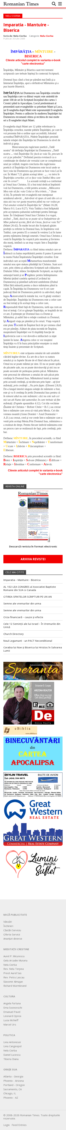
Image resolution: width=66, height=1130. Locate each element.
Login (6, 1125)
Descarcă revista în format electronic (33, 546)
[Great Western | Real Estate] (33, 809)
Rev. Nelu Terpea (13, 968)
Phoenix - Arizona (13, 1080)
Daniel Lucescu (11, 1054)
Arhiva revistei (33, 559)
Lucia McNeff (10, 1020)
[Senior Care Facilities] (33, 833)
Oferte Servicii (11, 934)
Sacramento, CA (12, 1089)
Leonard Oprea (12, 1016)
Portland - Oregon (14, 1085)
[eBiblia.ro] (20, 730)
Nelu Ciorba (46, 35)
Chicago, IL (9, 1093)
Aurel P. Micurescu (14, 956)
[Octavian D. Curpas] (28, 703)
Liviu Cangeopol (12, 1046)
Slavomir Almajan (13, 981)
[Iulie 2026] (33, 515)
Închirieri (8, 926)
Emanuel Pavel (11, 1012)
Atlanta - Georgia (13, 1076)
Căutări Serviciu (12, 930)
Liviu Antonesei (12, 1042)
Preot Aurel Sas (12, 973)
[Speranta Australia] (33, 670)
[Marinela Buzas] (33, 863)
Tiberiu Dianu (11, 1059)
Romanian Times (21, 3)
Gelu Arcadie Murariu (15, 960)
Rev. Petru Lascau (13, 977)
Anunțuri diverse (12, 938)
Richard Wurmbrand (14, 985)
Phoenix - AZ (10, 1097)
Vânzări (7, 921)
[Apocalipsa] (33, 753)
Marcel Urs (9, 1024)
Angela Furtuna (12, 1003)
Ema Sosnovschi (12, 1007)
